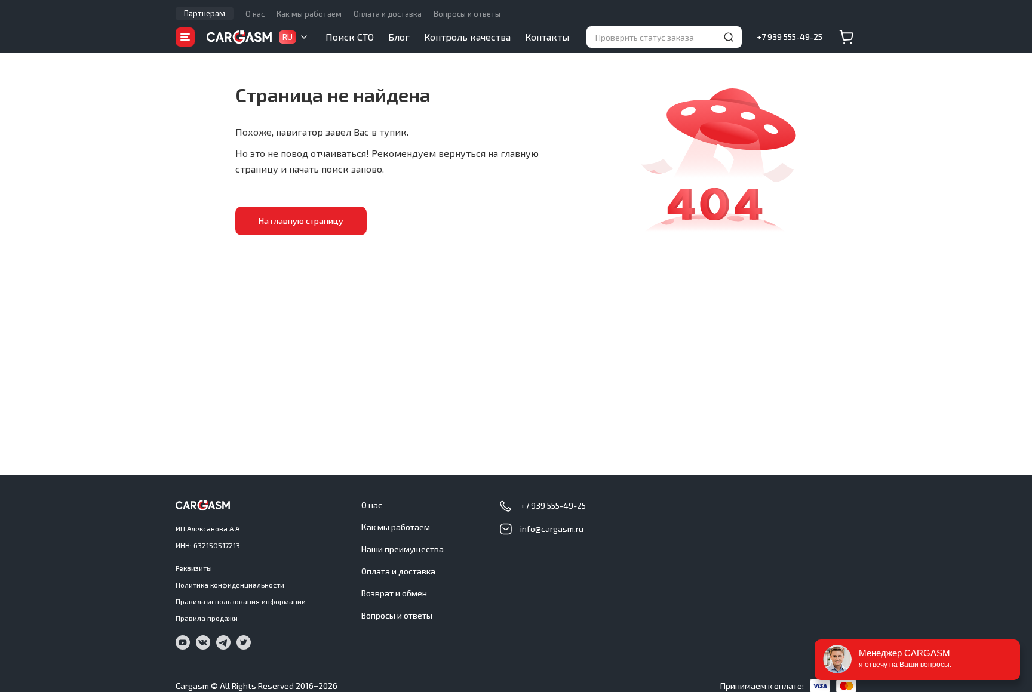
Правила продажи (207, 618)
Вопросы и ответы (467, 14)
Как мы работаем (309, 14)
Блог (399, 36)
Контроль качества (467, 36)
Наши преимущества (402, 549)
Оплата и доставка (388, 14)
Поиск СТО (349, 36)
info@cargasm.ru (551, 529)
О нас (255, 14)
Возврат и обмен (394, 593)
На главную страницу (301, 221)
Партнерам (204, 13)
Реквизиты (194, 568)
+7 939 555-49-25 (789, 37)
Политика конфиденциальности (230, 584)
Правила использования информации (241, 601)
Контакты (547, 36)
